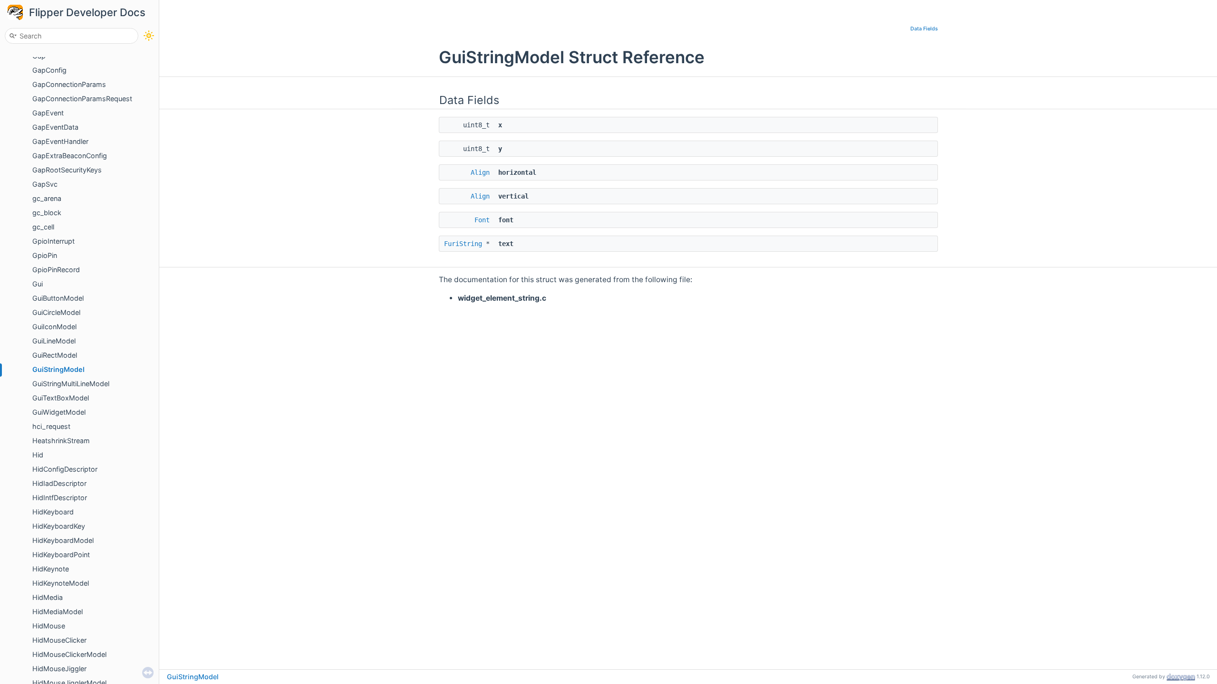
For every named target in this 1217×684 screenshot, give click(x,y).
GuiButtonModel (58, 298)
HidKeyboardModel (63, 540)
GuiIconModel (54, 327)
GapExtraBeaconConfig (69, 156)
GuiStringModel (58, 369)
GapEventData (55, 127)
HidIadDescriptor (59, 483)
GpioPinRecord (56, 270)
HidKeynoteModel (60, 583)
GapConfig (49, 70)
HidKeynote (50, 569)
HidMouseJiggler (59, 669)
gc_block (46, 213)
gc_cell (43, 227)
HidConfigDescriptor (64, 469)
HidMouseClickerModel (69, 654)
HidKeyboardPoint (61, 555)
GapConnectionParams (69, 84)
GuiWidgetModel (59, 412)
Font (482, 220)
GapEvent (48, 113)
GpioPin (44, 255)
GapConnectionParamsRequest (82, 99)
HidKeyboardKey (58, 526)
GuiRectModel (54, 355)
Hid (37, 455)
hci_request (51, 426)
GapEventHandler (60, 141)
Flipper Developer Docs (87, 12)
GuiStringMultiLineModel (70, 384)
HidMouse (48, 626)
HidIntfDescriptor (59, 498)
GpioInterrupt (53, 241)
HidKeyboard (53, 512)
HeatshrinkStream (61, 441)
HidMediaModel (57, 612)
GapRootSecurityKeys (67, 170)
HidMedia (47, 597)
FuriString (463, 243)
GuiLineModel (54, 341)
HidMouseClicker (59, 640)
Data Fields (924, 29)
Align (480, 172)
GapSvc (45, 184)
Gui (37, 284)
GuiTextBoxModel (60, 398)
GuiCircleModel (56, 312)
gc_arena (46, 198)
